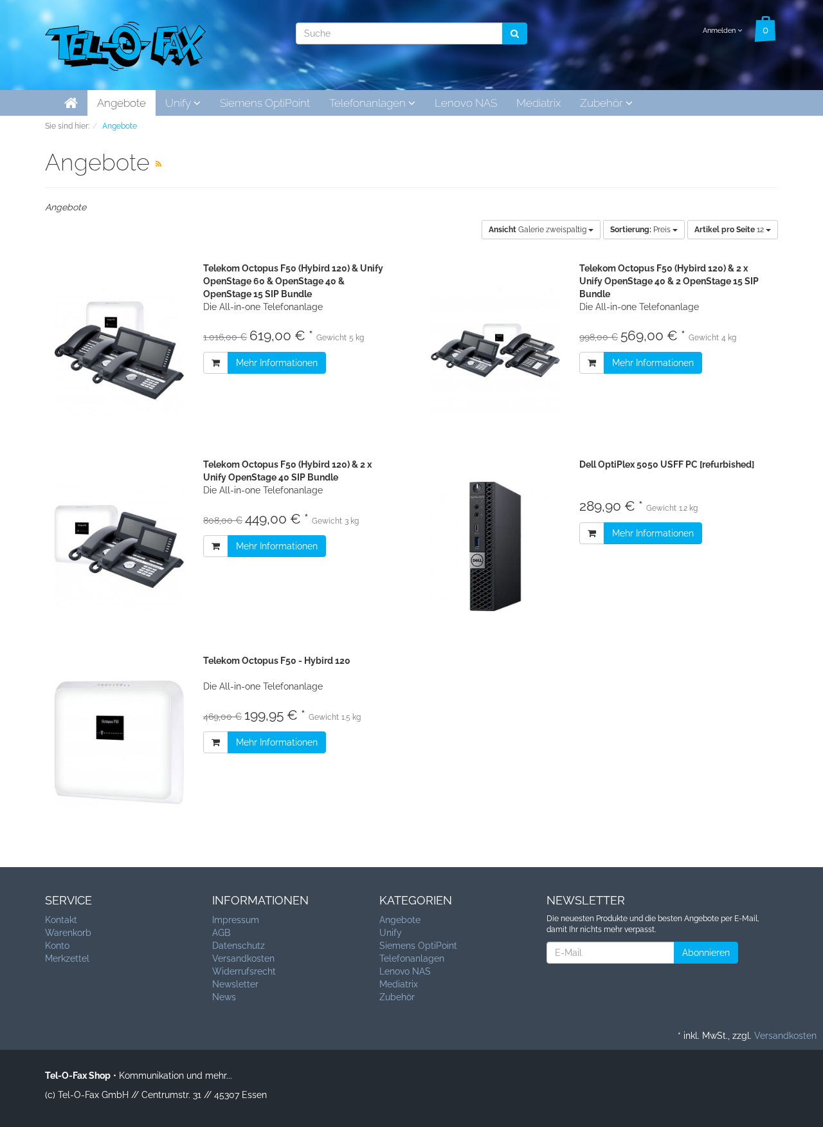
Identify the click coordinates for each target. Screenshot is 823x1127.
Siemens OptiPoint (265, 102)
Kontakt (61, 920)
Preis (641, 229)
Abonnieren (706, 953)
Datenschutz (238, 945)
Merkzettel (67, 958)
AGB (221, 933)
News (224, 997)
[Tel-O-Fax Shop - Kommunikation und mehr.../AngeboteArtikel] (158, 164)
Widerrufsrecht (244, 971)
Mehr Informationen (277, 363)
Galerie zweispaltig (538, 229)
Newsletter (235, 984)
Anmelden (720, 30)
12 (730, 229)
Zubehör (603, 102)
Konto (57, 945)
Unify (179, 102)
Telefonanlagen (368, 102)
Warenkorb (68, 933)
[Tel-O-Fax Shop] (125, 44)
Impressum (235, 920)
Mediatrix (538, 102)
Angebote (121, 102)
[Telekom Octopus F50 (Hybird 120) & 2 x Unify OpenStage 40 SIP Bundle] (119, 546)
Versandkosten (243, 958)
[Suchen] (514, 33)
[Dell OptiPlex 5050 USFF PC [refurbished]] (495, 546)
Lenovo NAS (466, 102)
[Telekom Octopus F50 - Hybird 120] (119, 742)
